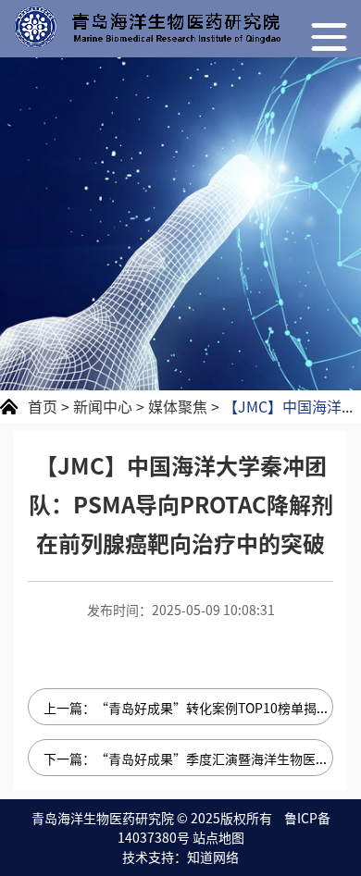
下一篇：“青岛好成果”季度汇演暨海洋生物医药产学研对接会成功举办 (188, 758)
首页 (42, 406)
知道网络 (213, 856)
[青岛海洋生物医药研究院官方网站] (147, 27)
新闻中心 (102, 406)
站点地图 (218, 837)
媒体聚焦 (177, 406)
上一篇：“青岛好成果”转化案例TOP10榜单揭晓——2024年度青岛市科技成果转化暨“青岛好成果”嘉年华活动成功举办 (188, 707)
